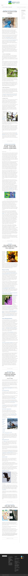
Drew (12, 538)
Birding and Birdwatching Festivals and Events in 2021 (17, 559)
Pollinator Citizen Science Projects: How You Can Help (10, 247)
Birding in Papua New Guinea (10, 12)
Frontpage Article (23, 14)
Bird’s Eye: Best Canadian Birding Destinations (10, 374)
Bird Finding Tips (5, 10)
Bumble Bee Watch (14, 295)
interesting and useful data (9, 314)
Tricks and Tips (10, 10)
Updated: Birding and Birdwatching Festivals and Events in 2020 (17, 565)
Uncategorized (14, 10)
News (10, 144)
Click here (7, 309)
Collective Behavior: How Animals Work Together (17, 570)
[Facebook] (25, 574)
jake (12, 501)
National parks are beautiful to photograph (7, 342)
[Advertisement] (14, 549)
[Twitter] (24, 574)
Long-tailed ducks (4, 428)
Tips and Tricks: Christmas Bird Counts (10, 506)
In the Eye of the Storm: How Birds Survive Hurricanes (9, 147)
